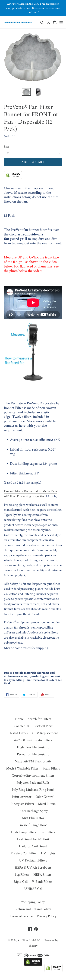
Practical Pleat (42, 726)
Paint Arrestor (21, 796)
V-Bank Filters (42, 881)
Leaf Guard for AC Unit (33, 839)
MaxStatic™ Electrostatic (33, 761)
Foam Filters (51, 768)
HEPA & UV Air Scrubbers (33, 867)
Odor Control (45, 796)
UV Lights (48, 853)
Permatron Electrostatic (33, 754)
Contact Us (21, 726)
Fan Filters (47, 832)
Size (6, 147)
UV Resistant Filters (33, 860)
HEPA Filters (42, 874)
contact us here (15, 425)
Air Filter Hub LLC (29, 940)
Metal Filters (46, 804)
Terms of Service (21, 916)
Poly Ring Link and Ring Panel (33, 789)
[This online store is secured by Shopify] (13, 178)
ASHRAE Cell (33, 888)
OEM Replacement (45, 733)
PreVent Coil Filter (24, 853)
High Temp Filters (23, 832)
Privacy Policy (46, 916)
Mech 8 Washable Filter (22, 768)
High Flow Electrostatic (33, 747)
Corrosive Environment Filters (33, 775)
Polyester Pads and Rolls (33, 782)
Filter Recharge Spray (33, 811)
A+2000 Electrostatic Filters (33, 740)
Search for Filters (39, 719)
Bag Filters (22, 874)
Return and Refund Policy (33, 909)
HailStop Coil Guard (33, 846)
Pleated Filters (18, 733)
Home (19, 719)
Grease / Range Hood (33, 825)
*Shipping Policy (33, 902)
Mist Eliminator (33, 818)
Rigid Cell (21, 881)
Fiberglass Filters (22, 804)
